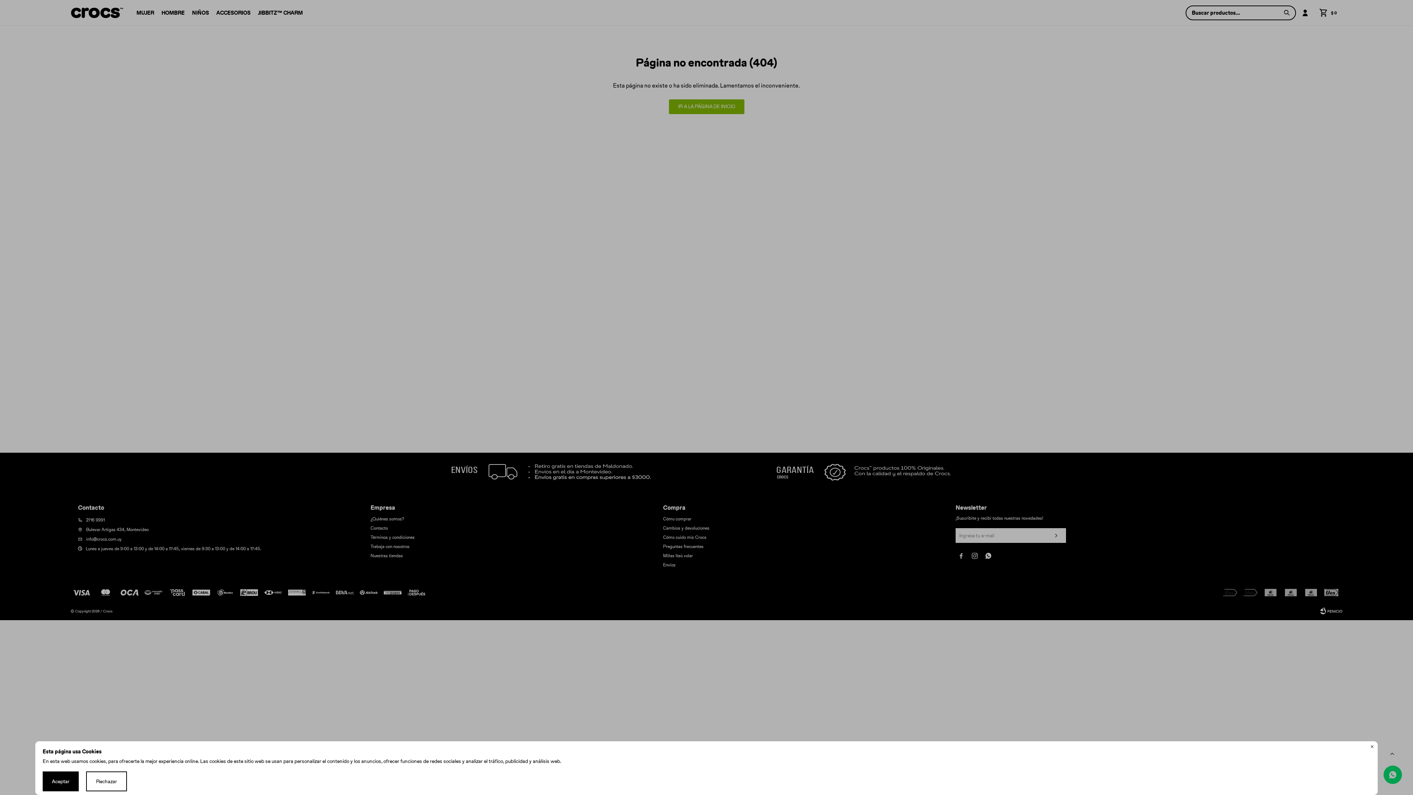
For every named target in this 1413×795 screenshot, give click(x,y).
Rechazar (106, 781)
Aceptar (61, 781)
